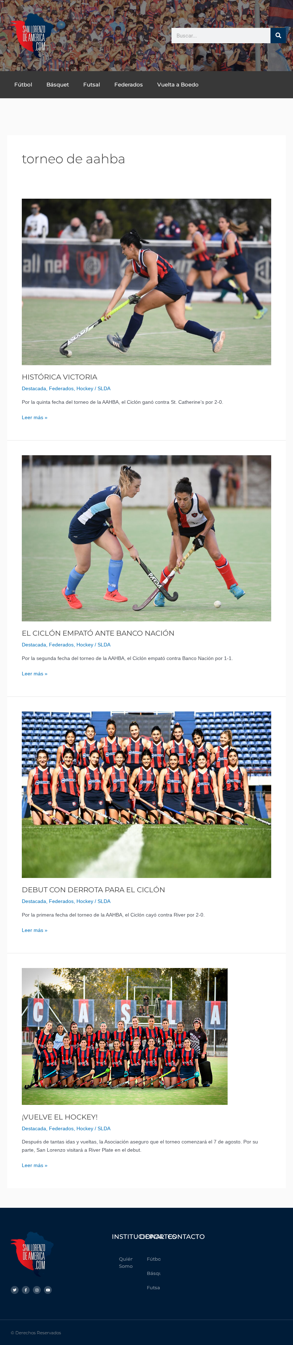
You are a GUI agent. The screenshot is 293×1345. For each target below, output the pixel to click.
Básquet (57, 84)
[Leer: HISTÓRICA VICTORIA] (146, 281)
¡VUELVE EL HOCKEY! (60, 1117)
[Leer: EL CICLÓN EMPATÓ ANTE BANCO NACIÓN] (146, 538)
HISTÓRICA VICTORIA (59, 377)
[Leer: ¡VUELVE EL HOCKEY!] (125, 1036)
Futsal (91, 84)
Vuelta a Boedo (178, 84)
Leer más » (35, 417)
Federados (128, 84)
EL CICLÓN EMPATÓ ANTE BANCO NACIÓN (98, 633)
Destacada (34, 388)
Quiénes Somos (126, 1262)
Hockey (84, 388)
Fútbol (23, 84)
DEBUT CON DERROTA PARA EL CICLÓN (93, 889)
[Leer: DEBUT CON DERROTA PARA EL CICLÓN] (146, 794)
